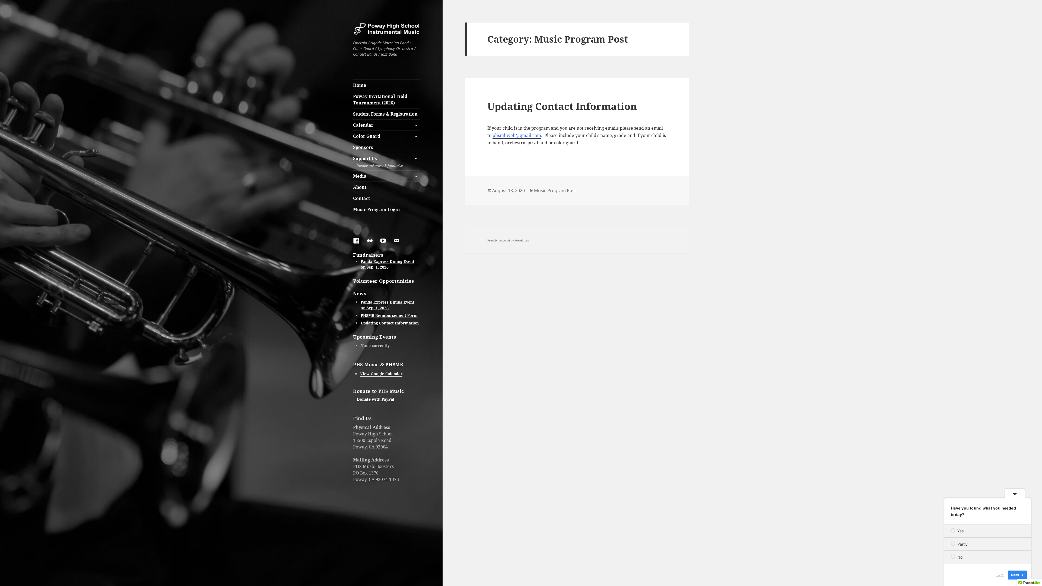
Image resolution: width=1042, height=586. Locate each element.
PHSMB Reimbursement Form (389, 315)
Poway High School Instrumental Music (366, 37)
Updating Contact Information (390, 323)
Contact (361, 198)
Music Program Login (376, 209)
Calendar (363, 125)
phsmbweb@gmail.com (517, 135)
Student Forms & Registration (385, 114)
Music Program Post (555, 190)
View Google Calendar (381, 373)
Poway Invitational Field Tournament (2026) (380, 99)
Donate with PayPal (375, 399)
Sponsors (363, 147)
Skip (999, 575)
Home (359, 85)
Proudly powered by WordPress (508, 240)
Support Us (378, 161)
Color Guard (366, 136)
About (359, 187)
